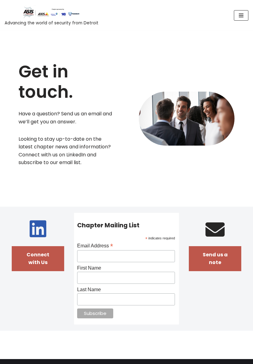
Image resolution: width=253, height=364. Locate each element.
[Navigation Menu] (241, 15)
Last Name (89, 289)
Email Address (95, 245)
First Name (89, 268)
